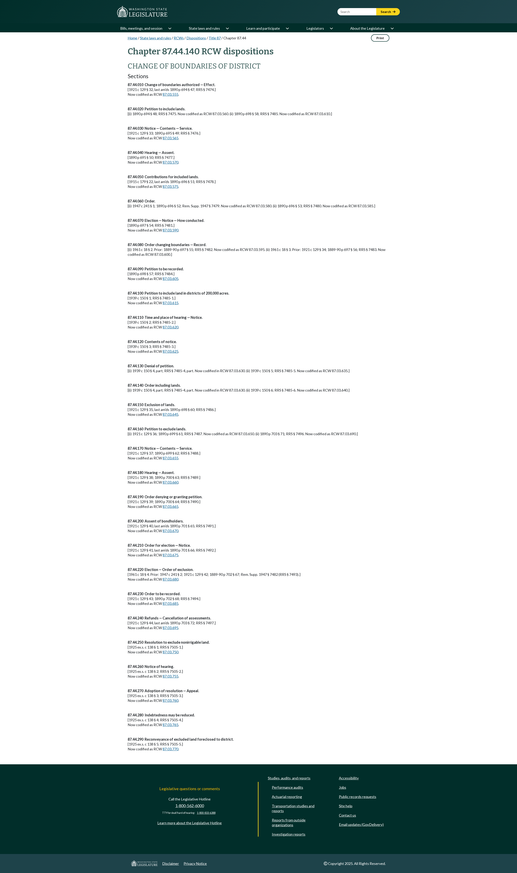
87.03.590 (170, 230)
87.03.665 (170, 506)
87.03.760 (170, 700)
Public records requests (357, 796)
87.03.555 (170, 94)
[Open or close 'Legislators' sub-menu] (331, 28)
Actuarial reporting (287, 796)
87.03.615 (170, 303)
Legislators (315, 28)
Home (132, 38)
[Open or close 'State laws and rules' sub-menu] (227, 28)
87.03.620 (170, 327)
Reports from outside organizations (289, 822)
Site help (345, 806)
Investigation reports (288, 834)
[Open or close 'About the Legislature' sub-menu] (392, 28)
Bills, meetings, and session (141, 28)
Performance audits (287, 787)
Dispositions (196, 38)
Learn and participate (263, 28)
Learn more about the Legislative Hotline (189, 823)
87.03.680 (170, 579)
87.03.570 (170, 162)
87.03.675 (170, 555)
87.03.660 (170, 482)
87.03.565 (170, 138)
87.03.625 (170, 351)
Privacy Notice (195, 863)
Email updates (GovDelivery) (361, 824)
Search (386, 12)
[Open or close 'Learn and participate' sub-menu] (287, 28)
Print (380, 38)
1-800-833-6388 (206, 812)
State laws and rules (204, 28)
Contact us (347, 815)
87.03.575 (170, 186)
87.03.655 (170, 458)
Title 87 (215, 38)
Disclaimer (170, 863)
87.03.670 (170, 531)
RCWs (179, 38)
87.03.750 (170, 652)
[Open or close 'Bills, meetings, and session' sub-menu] (169, 28)
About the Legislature (367, 28)
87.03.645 (170, 414)
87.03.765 (170, 724)
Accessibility (349, 778)
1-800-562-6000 (189, 805)
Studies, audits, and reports (289, 778)
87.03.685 (170, 603)
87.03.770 (170, 749)
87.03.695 (170, 628)
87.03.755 (170, 676)
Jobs (342, 787)
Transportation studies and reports (293, 808)
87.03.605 (170, 278)
